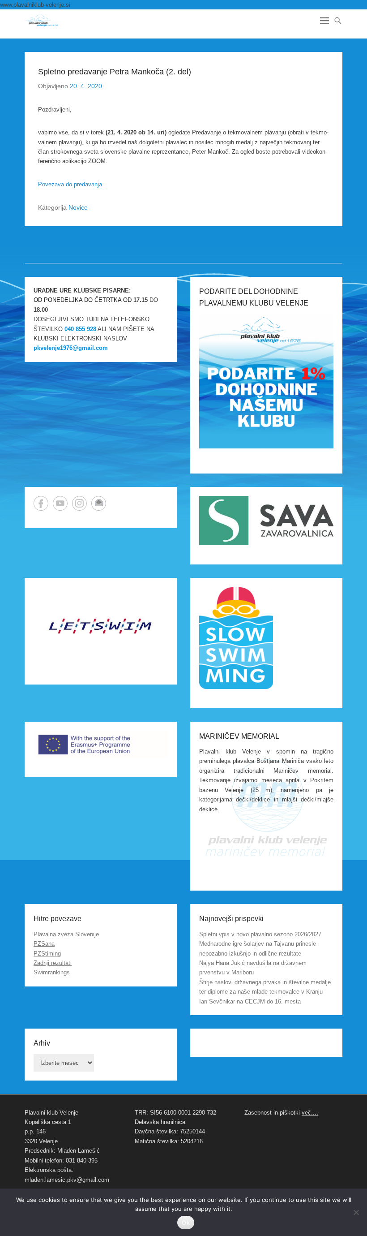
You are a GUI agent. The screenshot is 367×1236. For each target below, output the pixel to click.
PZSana (44, 943)
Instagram (79, 503)
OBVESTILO (45, 244)
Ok (186, 1222)
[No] (355, 1212)
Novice (78, 207)
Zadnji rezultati (53, 963)
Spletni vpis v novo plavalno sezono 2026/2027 (260, 934)
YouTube (60, 503)
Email (98, 503)
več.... (310, 1112)
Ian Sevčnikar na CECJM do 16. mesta (250, 1001)
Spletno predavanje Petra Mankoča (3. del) (283, 244)
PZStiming (47, 953)
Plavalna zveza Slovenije (66, 934)
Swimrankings (52, 972)
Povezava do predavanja (70, 184)
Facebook (41, 503)
